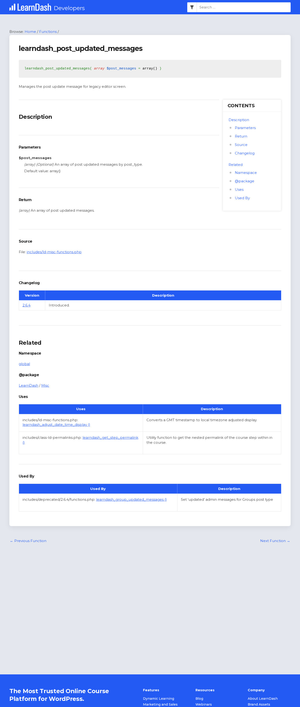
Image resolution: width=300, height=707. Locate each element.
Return (241, 136)
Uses (239, 189)
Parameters (245, 128)
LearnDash (28, 385)
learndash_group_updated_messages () (131, 499)
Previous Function (28, 541)
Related (236, 164)
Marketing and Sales (160, 704)
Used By (242, 198)
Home (30, 31)
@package (244, 181)
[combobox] (244, 7)
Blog (199, 698)
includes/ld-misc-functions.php (54, 252)
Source (241, 144)
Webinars (203, 704)
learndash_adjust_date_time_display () (56, 424)
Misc (45, 385)
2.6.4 (26, 305)
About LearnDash (263, 698)
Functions (48, 31)
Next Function (275, 541)
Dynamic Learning (158, 698)
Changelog (245, 153)
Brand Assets (259, 704)
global (24, 364)
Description (239, 120)
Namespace (246, 172)
